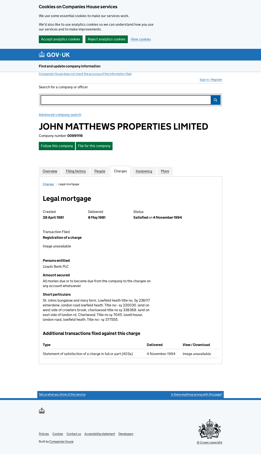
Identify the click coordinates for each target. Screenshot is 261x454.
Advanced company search (60, 114)
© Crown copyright (209, 442)
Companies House (61, 441)
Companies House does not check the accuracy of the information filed (85, 74)
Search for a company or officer (63, 87)
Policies (44, 434)
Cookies (57, 434)
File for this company (94, 146)
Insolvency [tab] (144, 171)
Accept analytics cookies (60, 39)
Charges (48, 184)
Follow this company (57, 146)
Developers (125, 434)
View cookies (141, 39)
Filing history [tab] (76, 171)
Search (215, 100)
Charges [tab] (120, 171)
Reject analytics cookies (107, 39)
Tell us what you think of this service (62, 394)
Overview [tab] (50, 171)
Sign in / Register (211, 79)
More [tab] (165, 171)
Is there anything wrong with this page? (196, 394)
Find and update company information (70, 66)
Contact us (73, 434)
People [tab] (99, 171)
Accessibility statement (99, 434)
